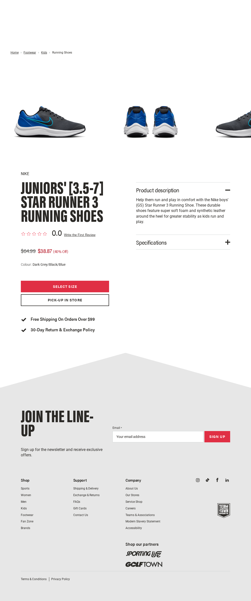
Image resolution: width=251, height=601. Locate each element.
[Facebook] (217, 481)
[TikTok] (208, 481)
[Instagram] (198, 481)
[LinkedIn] (227, 481)
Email (117, 428)
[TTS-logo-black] (223, 515)
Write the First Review (79, 235)
